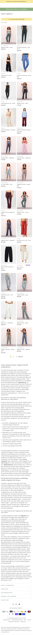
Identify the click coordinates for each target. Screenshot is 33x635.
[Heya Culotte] (24, 254)
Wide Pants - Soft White (7, 323)
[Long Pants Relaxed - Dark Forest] (24, 35)
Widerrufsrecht (7, 619)
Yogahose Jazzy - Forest (23, 212)
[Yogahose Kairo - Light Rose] (24, 145)
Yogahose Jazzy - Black (22, 103)
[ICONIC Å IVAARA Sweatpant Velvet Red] (24, 117)
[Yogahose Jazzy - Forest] (24, 200)
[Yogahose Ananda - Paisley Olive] (8, 336)
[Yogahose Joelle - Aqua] (24, 282)
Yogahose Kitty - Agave (22, 323)
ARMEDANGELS (8, 465)
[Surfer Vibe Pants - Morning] (8, 117)
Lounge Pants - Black (6, 75)
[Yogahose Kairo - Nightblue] (8, 228)
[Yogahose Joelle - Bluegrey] (24, 336)
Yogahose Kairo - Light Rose (24, 158)
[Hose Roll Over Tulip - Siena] (24, 228)
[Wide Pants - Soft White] (8, 310)
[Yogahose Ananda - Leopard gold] (24, 171)
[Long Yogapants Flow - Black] (8, 91)
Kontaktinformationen (14, 621)
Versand (29, 619)
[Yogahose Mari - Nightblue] (8, 145)
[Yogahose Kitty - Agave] (24, 310)
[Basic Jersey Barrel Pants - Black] (8, 254)
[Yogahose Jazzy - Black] (24, 91)
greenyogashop (15, 618)
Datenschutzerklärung (17, 619)
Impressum (23, 621)
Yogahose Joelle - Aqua (22, 294)
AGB (25, 619)
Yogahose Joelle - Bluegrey (23, 349)
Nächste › (20, 356)
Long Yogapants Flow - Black (8, 103)
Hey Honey (4, 463)
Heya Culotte (20, 267)
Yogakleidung (22, 382)
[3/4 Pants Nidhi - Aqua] (8, 171)
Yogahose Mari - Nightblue (7, 158)
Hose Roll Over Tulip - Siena (24, 240)
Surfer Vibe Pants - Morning (8, 129)
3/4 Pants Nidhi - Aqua (6, 184)
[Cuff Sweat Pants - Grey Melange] (8, 282)
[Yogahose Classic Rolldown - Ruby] (8, 200)
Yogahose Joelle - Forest (7, 47)
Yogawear (23, 516)
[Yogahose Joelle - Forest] (8, 35)
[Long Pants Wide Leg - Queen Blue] (24, 62)
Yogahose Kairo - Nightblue (8, 240)
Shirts (12, 578)
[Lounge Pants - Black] (8, 62)
